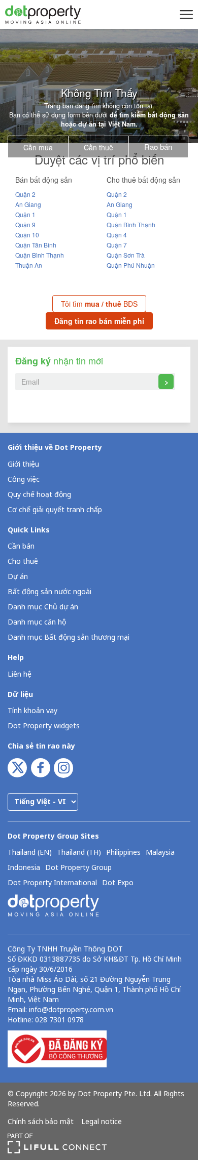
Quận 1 (25, 214)
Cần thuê (98, 147)
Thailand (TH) (79, 853)
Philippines (123, 853)
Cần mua (38, 147)
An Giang (28, 204)
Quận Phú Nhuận (131, 265)
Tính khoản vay (32, 711)
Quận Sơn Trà (126, 255)
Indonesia (24, 868)
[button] (184, 14)
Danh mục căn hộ (37, 622)
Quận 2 (25, 194)
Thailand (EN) (30, 853)
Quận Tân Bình (35, 244)
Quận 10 (27, 234)
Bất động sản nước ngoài (49, 592)
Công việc (24, 479)
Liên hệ (19, 674)
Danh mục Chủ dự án (43, 607)
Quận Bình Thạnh (39, 255)
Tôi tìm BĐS (99, 304)
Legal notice (101, 1122)
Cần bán (21, 546)
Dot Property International (52, 883)
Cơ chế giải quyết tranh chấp (55, 510)
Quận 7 (117, 244)
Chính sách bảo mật (41, 1122)
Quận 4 (117, 234)
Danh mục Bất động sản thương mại (68, 637)
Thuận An (28, 265)
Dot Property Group (78, 868)
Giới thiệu (23, 464)
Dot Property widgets (44, 726)
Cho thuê (23, 561)
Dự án (18, 576)
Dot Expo (118, 883)
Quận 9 (25, 224)
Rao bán (158, 146)
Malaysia (160, 853)
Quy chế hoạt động (39, 494)
